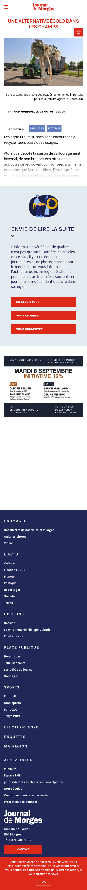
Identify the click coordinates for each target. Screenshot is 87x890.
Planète (9, 576)
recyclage (54, 128)
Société (9, 596)
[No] (82, 874)
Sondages (11, 676)
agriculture (37, 128)
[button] (6, 7)
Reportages (12, 590)
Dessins (9, 623)
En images (15, 521)
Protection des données (21, 802)
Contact (23, 849)
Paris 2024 (12, 709)
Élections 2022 (21, 727)
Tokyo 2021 (12, 716)
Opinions (14, 614)
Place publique (21, 647)
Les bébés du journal (18, 669)
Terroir (8, 603)
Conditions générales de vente (26, 795)
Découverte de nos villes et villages (29, 530)
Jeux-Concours (14, 663)
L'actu (11, 554)
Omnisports (12, 703)
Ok (43, 882)
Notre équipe (13, 788)
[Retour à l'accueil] (23, 818)
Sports (12, 687)
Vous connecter (29, 329)
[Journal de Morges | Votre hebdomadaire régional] (43, 7)
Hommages (12, 656)
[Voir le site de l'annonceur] (43, 386)
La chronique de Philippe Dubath (27, 630)
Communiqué (24, 111)
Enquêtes (15, 737)
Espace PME (12, 775)
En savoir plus (27, 302)
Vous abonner (27, 315)
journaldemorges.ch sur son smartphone (33, 782)
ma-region (16, 746)
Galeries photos (15, 536)
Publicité (10, 769)
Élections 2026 (14, 570)
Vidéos (9, 543)
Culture (9, 563)
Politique (10, 583)
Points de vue (13, 636)
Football (10, 696)
